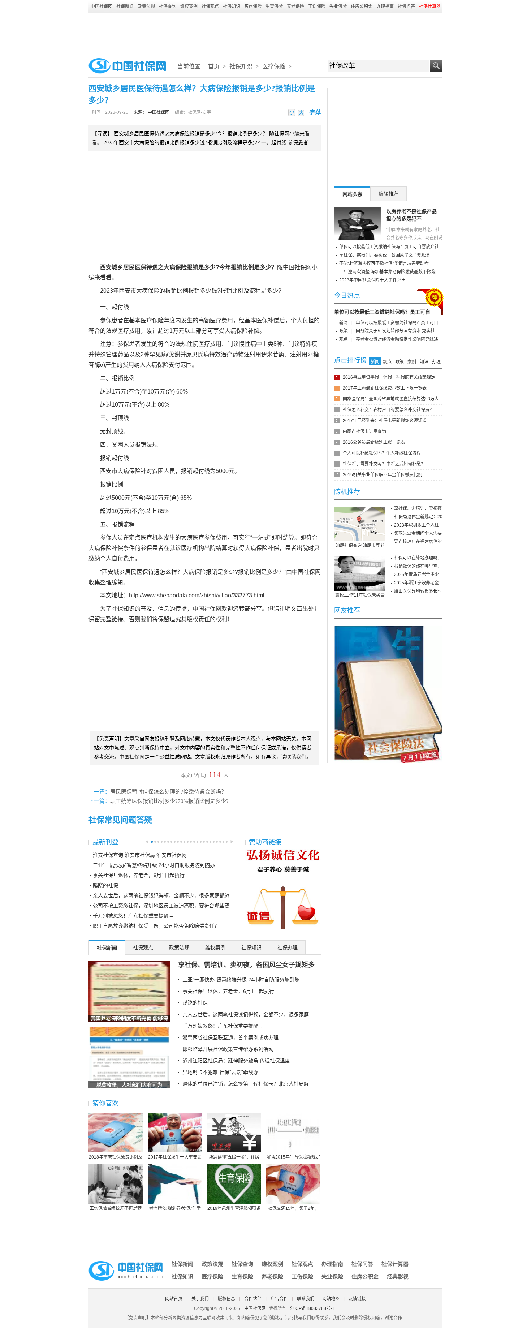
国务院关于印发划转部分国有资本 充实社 (395, 331)
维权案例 (189, 6)
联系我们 (305, 1298)
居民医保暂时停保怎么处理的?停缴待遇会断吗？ (168, 792)
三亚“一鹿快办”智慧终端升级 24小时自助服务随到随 (240, 980)
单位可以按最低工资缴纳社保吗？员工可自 (382, 312)
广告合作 (279, 1298)
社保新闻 (125, 6)
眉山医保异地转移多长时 (418, 591)
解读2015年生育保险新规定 (293, 1157)
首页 (214, 66)
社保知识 (231, 6)
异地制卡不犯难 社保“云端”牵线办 (220, 1072)
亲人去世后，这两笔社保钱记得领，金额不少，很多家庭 (245, 1014)
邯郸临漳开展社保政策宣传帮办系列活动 (227, 1049)
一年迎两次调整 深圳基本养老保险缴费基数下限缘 (387, 271)
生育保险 (274, 6)
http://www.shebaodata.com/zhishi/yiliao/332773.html (196, 595)
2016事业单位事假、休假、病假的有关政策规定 (389, 377)
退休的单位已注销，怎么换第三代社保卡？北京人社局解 (245, 1084)
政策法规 (146, 6)
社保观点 (210, 6)
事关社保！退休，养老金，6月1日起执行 (139, 875)
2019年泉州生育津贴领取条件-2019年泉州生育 (234, 1209)
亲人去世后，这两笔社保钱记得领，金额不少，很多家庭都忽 (161, 895)
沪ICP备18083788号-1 (312, 1308)
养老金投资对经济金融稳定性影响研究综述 (397, 339)
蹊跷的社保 (105, 885)
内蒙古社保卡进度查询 (364, 431)
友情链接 (357, 1298)
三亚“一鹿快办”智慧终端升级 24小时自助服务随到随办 (154, 865)
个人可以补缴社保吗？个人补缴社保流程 (382, 453)
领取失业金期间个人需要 (418, 533)
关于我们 (200, 1298)
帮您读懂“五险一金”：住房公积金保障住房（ (234, 1157)
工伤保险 (316, 6)
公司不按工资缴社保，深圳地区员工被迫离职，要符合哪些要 (161, 905)
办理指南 (385, 6)
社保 (300, 267)
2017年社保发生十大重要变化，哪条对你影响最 (175, 1157)
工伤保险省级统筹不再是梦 (116, 1208)
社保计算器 (395, 1264)
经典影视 (398, 1276)
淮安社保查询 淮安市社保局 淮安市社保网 (140, 855)
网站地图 (331, 1298)
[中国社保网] (126, 1261)
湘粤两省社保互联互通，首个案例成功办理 (230, 1037)
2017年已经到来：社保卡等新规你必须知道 (385, 420)
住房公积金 (361, 6)
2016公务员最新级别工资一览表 (374, 442)
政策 (343, 331)
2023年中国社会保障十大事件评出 (372, 280)
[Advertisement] (265, 33)
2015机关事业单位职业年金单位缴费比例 (382, 474)
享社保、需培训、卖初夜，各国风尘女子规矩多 (246, 964)
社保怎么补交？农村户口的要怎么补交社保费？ (388, 409)
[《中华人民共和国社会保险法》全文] (388, 628)
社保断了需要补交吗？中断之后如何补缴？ (384, 464)
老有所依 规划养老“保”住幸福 (175, 1209)
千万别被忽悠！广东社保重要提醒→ (133, 916)
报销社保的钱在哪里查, (416, 566)
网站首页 (173, 1298)
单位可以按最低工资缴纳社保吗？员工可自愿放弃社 (389, 246)
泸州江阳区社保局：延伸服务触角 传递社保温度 (236, 1060)
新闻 (343, 322)
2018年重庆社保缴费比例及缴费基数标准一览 (115, 1157)
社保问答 (406, 6)
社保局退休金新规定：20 (418, 516)
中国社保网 (101, 6)
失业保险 (338, 6)
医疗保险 (253, 6)
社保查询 (167, 6)
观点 (343, 339)
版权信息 (226, 1298)
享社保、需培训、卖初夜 (418, 508)
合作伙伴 (253, 1298)
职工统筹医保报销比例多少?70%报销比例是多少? (169, 801)
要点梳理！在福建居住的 (418, 541)
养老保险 (295, 6)
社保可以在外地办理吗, (416, 557)
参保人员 (111, 537)
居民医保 (134, 267)
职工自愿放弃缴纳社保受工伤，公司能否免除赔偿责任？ (156, 926)
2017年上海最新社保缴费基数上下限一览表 (385, 388)
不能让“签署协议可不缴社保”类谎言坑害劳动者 (384, 263)
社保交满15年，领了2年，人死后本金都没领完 (293, 1209)
